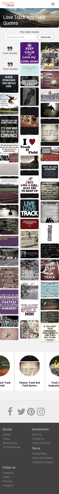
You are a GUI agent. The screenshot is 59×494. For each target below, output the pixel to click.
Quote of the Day (41, 442)
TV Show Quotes (11, 447)
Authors (7, 434)
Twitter (6, 477)
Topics (6, 438)
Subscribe (46, 37)
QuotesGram (8, 4)
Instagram (8, 485)
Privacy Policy (39, 453)
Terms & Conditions (42, 457)
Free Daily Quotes (29, 31)
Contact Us (38, 438)
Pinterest (7, 481)
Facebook (8, 472)
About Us (37, 434)
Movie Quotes (10, 442)
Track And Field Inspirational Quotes (29, 384)
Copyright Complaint (43, 462)
